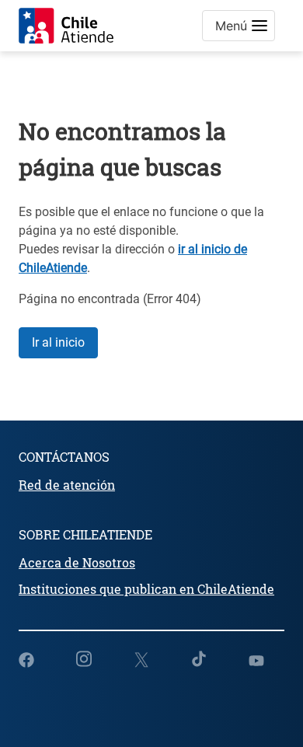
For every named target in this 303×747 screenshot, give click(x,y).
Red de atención (67, 484)
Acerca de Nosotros (77, 562)
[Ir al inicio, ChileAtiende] (66, 25)
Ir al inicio (58, 342)
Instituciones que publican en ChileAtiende (146, 589)
